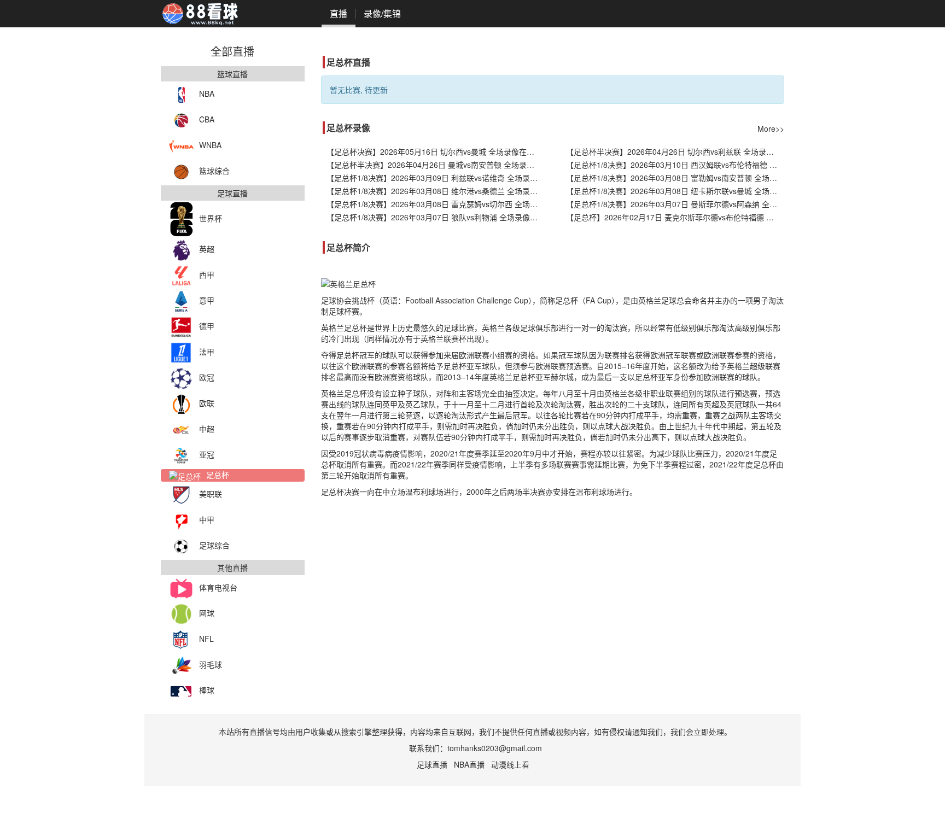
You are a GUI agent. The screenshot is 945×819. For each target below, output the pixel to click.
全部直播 (232, 51)
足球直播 (432, 764)
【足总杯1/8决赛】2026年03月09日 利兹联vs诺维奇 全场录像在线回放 (435, 177)
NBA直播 (469, 764)
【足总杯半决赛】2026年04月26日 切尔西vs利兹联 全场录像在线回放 (675, 151)
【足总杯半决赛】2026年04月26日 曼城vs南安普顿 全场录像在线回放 (435, 164)
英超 (206, 248)
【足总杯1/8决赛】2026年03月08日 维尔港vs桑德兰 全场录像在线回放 (435, 190)
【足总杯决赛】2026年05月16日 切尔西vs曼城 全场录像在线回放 (435, 151)
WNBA (210, 144)
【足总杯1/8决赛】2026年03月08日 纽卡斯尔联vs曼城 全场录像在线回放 (675, 190)
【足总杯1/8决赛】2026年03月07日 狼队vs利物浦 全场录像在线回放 (435, 217)
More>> (770, 128)
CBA (206, 119)
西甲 (206, 274)
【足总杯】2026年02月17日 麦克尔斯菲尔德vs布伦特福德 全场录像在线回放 (675, 217)
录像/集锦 (382, 13)
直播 (338, 13)
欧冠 (206, 377)
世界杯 (210, 218)
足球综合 (214, 545)
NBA (206, 93)
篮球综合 (214, 170)
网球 (206, 612)
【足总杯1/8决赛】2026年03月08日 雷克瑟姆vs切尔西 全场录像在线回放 (435, 203)
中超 (206, 428)
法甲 (206, 351)
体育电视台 (218, 587)
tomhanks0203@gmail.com (494, 747)
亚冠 (206, 454)
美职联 (210, 493)
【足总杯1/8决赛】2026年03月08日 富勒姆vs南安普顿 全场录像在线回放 (675, 177)
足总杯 (217, 474)
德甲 (206, 325)
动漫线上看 (510, 764)
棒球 (206, 690)
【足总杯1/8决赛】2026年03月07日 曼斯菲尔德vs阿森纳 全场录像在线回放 (675, 203)
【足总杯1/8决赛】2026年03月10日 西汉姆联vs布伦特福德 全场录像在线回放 (675, 164)
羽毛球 (210, 664)
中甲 (206, 519)
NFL (206, 638)
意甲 (206, 300)
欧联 (206, 402)
